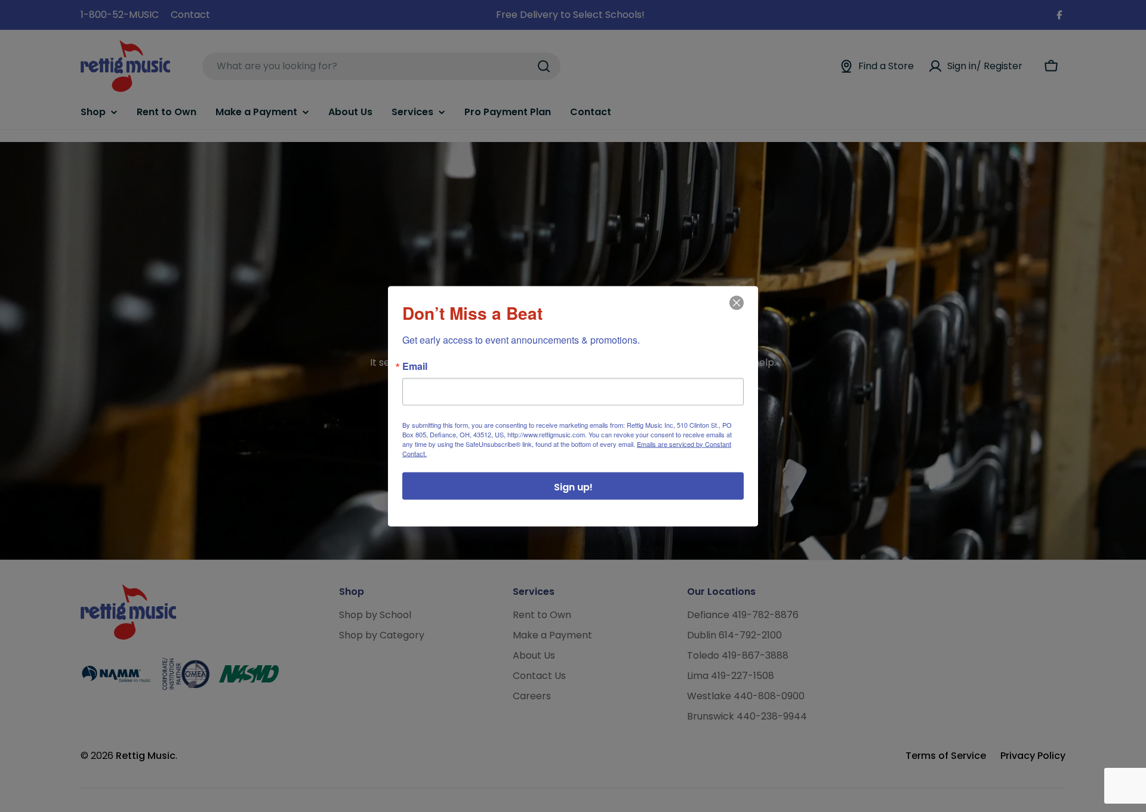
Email (414, 366)
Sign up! (573, 486)
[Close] (735, 311)
